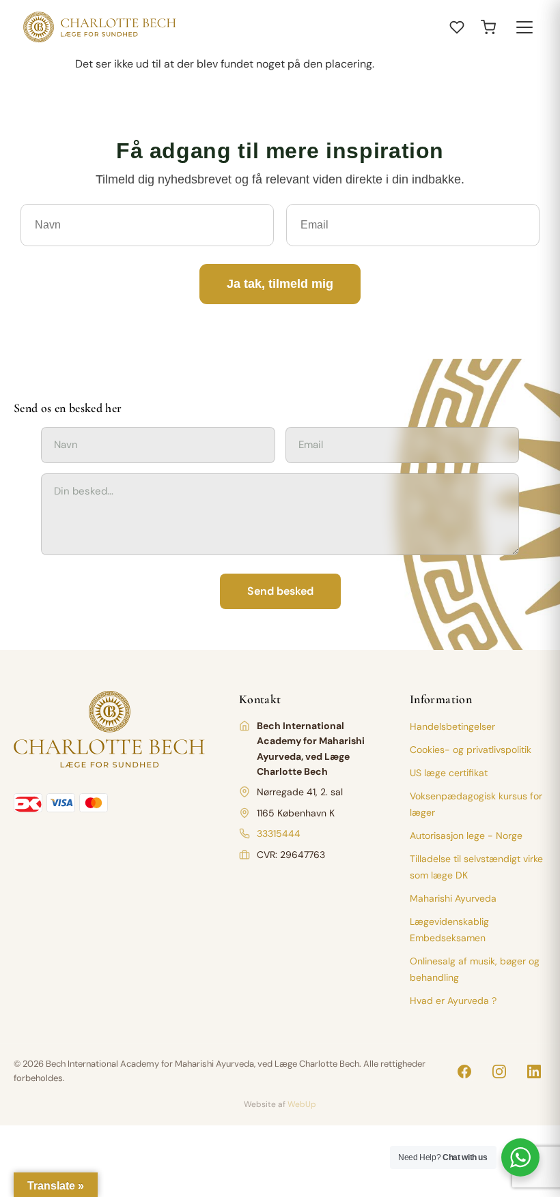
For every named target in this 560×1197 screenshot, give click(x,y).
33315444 (278, 833)
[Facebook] (464, 1071)
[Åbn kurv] (488, 27)
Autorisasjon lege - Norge (466, 835)
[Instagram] (499, 1071)
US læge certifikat (449, 773)
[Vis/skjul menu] (524, 27)
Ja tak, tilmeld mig (280, 284)
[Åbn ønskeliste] (457, 27)
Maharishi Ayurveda (453, 898)
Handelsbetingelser (452, 726)
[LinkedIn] (534, 1071)
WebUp (302, 1104)
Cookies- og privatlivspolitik (470, 749)
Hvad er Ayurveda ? (453, 1000)
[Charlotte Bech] (98, 27)
